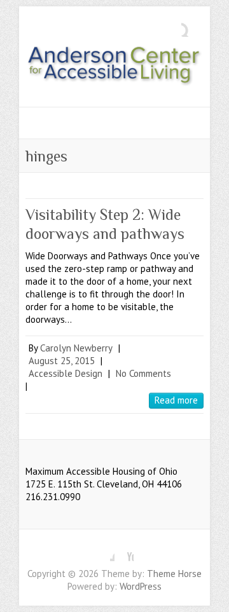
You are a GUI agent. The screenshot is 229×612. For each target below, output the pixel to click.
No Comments (143, 373)
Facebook (104, 551)
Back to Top (211, 594)
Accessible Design (65, 373)
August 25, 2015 (62, 361)
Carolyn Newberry (76, 348)
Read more (176, 400)
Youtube (124, 551)
